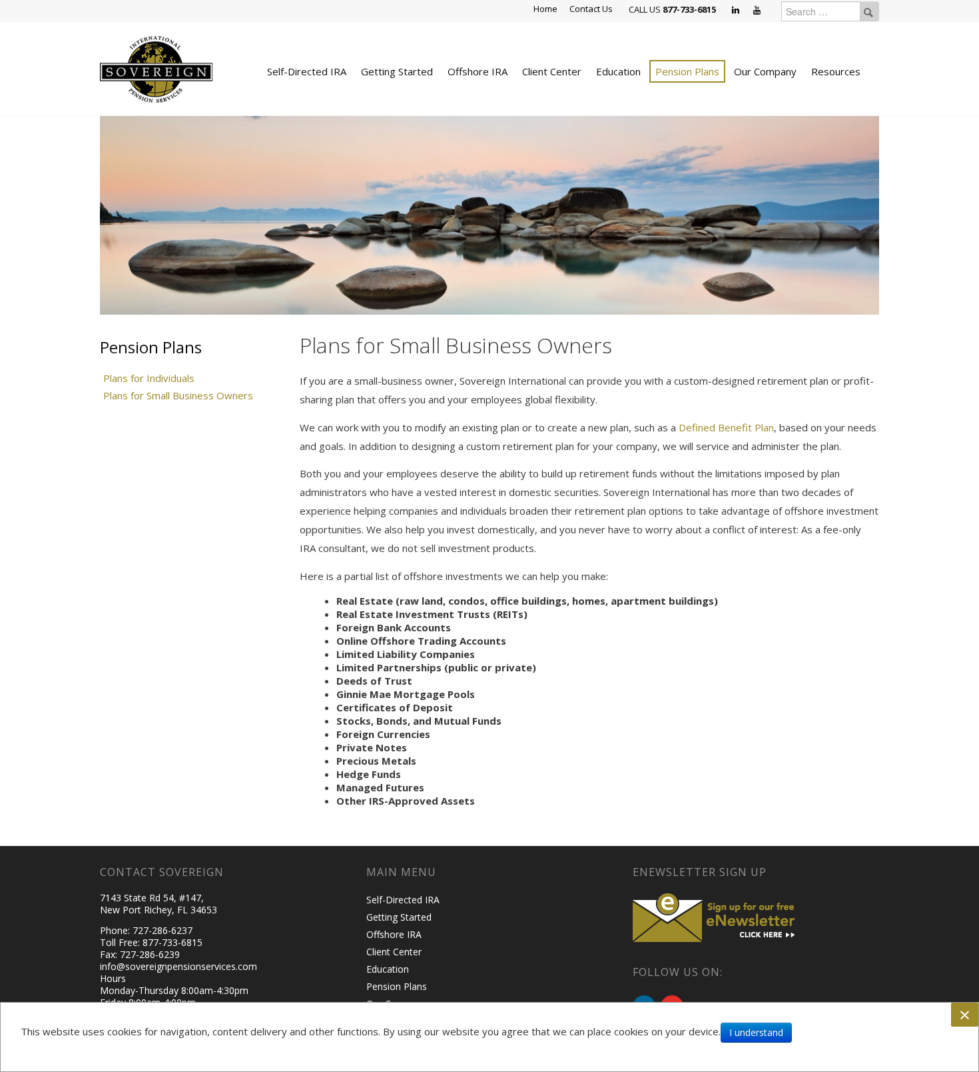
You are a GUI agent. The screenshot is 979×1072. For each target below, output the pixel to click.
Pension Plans (687, 71)
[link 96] (716, 915)
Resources (835, 71)
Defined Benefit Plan (726, 427)
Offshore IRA (477, 71)
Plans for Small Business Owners (178, 395)
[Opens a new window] (736, 10)
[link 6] (156, 68)
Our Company (765, 71)
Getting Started (397, 71)
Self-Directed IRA (306, 71)
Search (868, 11)
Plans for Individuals (148, 378)
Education (618, 71)
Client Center (551, 71)
